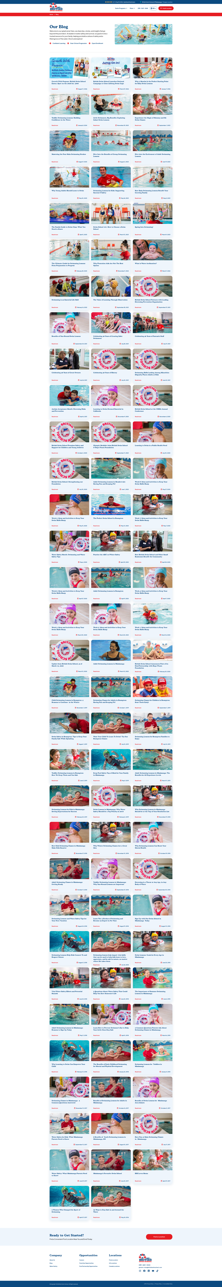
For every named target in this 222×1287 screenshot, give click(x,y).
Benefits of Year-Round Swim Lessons (66, 336)
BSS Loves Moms (141, 1173)
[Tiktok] (157, 1271)
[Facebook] (144, 1271)
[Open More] (134, 8)
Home (51, 14)
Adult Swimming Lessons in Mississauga (108, 664)
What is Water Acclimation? (146, 263)
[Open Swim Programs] (126, 8)
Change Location (167, 2)
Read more (55, 89)
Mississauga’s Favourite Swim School (107, 1173)
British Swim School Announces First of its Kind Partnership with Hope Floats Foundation (151, 666)
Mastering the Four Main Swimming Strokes (69, 154)
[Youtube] (153, 1271)
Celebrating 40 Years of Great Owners (66, 373)
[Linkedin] (149, 1271)
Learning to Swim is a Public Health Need (151, 445)
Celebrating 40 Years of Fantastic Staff (149, 336)
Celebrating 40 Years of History (105, 373)
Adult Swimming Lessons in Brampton (108, 591)
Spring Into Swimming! (144, 227)
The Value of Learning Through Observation (110, 300)
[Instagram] (140, 1271)
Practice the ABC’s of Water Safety (106, 555)
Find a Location (159, 1237)
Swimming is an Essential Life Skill (65, 300)
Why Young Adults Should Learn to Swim (68, 191)
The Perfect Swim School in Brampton (108, 518)
